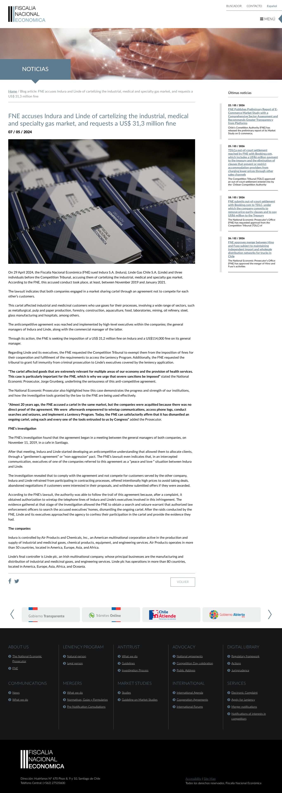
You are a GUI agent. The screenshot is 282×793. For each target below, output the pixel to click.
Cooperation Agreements (192, 699)
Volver (183, 582)
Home (12, 91)
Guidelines (128, 663)
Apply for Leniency (243, 699)
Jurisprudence (240, 670)
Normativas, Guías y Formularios (87, 699)
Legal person (75, 663)
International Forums (190, 706)
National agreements (190, 656)
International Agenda (190, 692)
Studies (126, 692)
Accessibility (193, 778)
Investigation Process (135, 670)
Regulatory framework (245, 656)
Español (272, 6)
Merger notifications (244, 706)
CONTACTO (254, 6)
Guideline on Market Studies (140, 699)
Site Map (210, 778)
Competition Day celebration (195, 663)
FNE (15, 668)
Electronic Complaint (244, 692)
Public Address (186, 670)
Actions (236, 663)
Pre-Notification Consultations (86, 706)
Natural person (76, 656)
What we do (20, 699)
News (16, 692)
